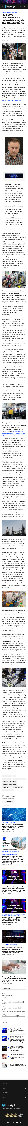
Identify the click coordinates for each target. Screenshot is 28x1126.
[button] (3, 6)
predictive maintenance (8, 790)
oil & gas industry (7, 787)
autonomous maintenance (19, 778)
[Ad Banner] (14, 176)
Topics (3, 1088)
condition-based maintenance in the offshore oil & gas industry (13, 434)
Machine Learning (6, 915)
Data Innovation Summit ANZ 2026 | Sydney (13, 1002)
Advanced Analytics (6, 851)
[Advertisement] (14, 2)
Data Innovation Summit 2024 (19, 914)
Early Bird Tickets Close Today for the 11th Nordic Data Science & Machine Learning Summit (17, 1048)
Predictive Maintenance (12, 12)
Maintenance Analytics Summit (11, 100)
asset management (7, 778)
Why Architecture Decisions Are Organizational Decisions (18, 1065)
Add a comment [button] (9, 801)
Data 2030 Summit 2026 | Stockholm (13, 1016)
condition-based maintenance (9, 781)
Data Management (11, 822)
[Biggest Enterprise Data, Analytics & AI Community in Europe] (4, 1030)
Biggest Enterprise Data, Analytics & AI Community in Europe (17, 1030)
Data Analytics (15, 851)
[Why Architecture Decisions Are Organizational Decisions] (4, 1065)
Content (4, 1083)
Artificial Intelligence (7, 914)
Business (4, 12)
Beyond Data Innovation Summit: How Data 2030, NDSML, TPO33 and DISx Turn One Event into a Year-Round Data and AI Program (17, 1039)
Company (4, 1097)
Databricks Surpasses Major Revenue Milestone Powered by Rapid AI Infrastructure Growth (18, 1056)
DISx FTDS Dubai (7, 995)
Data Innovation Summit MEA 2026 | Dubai (13, 1008)
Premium (15, 854)
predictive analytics (17, 787)
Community (5, 1092)
